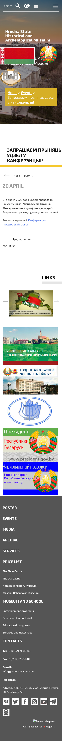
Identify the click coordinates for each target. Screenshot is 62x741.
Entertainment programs (18, 610)
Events (10, 518)
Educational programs (16, 625)
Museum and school (23, 601)
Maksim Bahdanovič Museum (21, 592)
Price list (12, 561)
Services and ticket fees (17, 632)
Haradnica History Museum (20, 585)
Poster (10, 507)
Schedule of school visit (17, 618)
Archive (10, 540)
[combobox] (8, 5)
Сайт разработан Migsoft (39, 726)
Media (8, 529)
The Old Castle (11, 578)
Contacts (12, 640)
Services (11, 550)
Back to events (23, 175)
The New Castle (12, 571)
